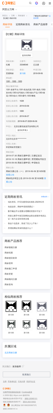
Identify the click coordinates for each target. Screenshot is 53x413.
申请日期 (37, 69)
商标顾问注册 (11, 279)
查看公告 (10, 174)
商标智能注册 (11, 247)
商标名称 (10, 61)
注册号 (22, 61)
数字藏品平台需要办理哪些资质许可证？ (25, 211)
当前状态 (37, 61)
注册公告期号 (12, 111)
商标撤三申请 (11, 268)
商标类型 (10, 69)
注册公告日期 (12, 116)
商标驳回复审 (11, 257)
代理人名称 (11, 143)
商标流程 (10, 152)
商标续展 (9, 252)
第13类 (23, 73)
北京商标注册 (11, 353)
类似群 (9, 78)
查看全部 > (44, 196)
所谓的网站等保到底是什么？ (20, 228)
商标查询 (9, 284)
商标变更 (9, 273)
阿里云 (5, 15)
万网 (13, 15)
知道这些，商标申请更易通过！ (21, 206)
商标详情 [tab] (7, 24)
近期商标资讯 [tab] (23, 24)
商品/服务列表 (12, 86)
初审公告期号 (12, 100)
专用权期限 (11, 121)
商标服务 (21, 15)
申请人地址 (11, 135)
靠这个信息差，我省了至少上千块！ (23, 223)
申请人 (9, 126)
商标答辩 (9, 263)
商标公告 (10, 167)
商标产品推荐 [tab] (40, 24)
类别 (22, 69)
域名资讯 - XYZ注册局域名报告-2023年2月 (26, 201)
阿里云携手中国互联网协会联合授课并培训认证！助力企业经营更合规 (27, 217)
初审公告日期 (12, 105)
